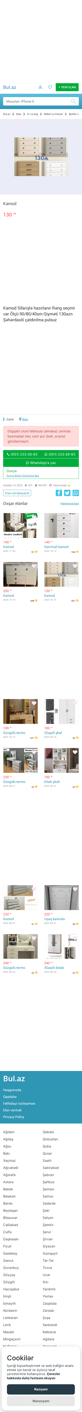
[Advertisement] (41, 41)
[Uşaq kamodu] (61, 897)
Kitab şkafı (52, 782)
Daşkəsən (11, 1239)
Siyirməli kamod (56, 547)
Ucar (46, 1275)
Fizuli (7, 1246)
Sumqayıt (50, 1253)
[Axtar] (74, 101)
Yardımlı (49, 1289)
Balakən (9, 1196)
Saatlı (47, 1160)
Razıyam (41, 1389)
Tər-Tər (48, 1260)
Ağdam (9, 1132)
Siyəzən (49, 1246)
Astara (8, 1182)
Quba (47, 1146)
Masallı (8, 1332)
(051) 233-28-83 (23, 454)
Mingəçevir (12, 1339)
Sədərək (49, 1203)
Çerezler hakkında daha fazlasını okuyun (33, 1376)
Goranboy (11, 1268)
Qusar (47, 1153)
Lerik (7, 1325)
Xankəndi (50, 1325)
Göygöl (9, 1282)
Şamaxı (48, 1189)
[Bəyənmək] (19, 124)
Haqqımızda (12, 1090)
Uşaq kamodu (54, 919)
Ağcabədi (10, 1168)
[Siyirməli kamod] (61, 525)
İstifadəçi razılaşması (19, 1103)
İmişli (7, 1296)
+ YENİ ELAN (67, 87)
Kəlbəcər (49, 1332)
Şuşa (46, 1318)
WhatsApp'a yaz (42, 463)
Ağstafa (9, 1175)
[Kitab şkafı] (61, 760)
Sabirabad (51, 1168)
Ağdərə (48, 1339)
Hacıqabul (11, 1289)
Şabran (48, 1175)
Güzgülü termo (14, 733)
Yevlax (48, 1296)
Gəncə (8, 1260)
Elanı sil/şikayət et (17, 493)
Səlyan (48, 1218)
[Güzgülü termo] (20, 711)
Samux (48, 1196)
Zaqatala (50, 1303)
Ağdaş (8, 1139)
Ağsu (7, 1146)
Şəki (46, 1210)
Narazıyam (41, 1401)
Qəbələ (48, 1132)
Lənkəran (10, 1318)
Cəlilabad (10, 1225)
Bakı (25, 419)
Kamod (8, 547)
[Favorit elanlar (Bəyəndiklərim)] (49, 90)
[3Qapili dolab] (61, 946)
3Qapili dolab (54, 968)
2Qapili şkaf (53, 733)
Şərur (47, 1232)
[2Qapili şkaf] (61, 711)
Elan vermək (12, 1110)
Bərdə (7, 1203)
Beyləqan (10, 1210)
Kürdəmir (10, 1310)
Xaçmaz (9, 1160)
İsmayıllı (9, 1303)
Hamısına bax (70, 503)
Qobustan (50, 1139)
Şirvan (48, 1239)
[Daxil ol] (39, 90)
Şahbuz (48, 1182)
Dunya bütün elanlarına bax (23, 475)
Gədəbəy (10, 1253)
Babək (8, 1189)
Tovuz (47, 1268)
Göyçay (9, 1275)
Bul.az (9, 87)
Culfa (7, 1232)
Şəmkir (48, 1225)
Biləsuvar (10, 1218)
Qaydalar (10, 1097)
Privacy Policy (13, 1117)
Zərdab (48, 1310)
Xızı (45, 1282)
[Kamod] (20, 525)
